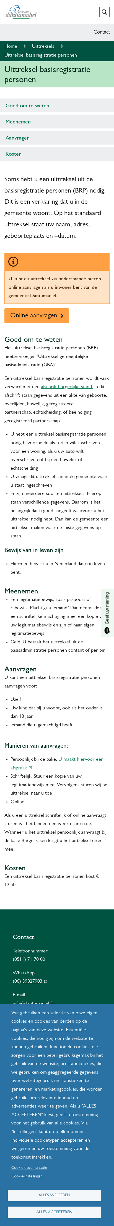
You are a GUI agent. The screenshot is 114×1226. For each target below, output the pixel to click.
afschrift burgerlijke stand (66, 387)
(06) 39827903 (29, 981)
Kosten (14, 153)
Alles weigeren (54, 1195)
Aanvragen (18, 137)
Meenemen (18, 121)
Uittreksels (43, 46)
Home (10, 46)
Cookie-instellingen (26, 1176)
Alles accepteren (54, 1212)
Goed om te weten (27, 105)
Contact (102, 32)
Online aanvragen (33, 315)
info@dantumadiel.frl (34, 1003)
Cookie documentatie (29, 1168)
